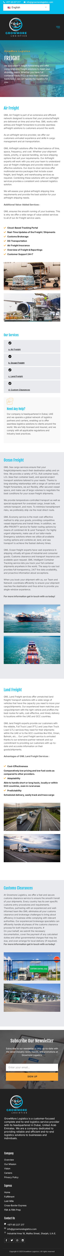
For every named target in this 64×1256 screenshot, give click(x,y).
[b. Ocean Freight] (9, 356)
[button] (58, 27)
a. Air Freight (14, 349)
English (15, 7)
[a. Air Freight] (9, 343)
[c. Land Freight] (9, 370)
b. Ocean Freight (16, 363)
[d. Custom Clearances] (9, 383)
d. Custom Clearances (19, 389)
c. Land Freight (15, 376)
